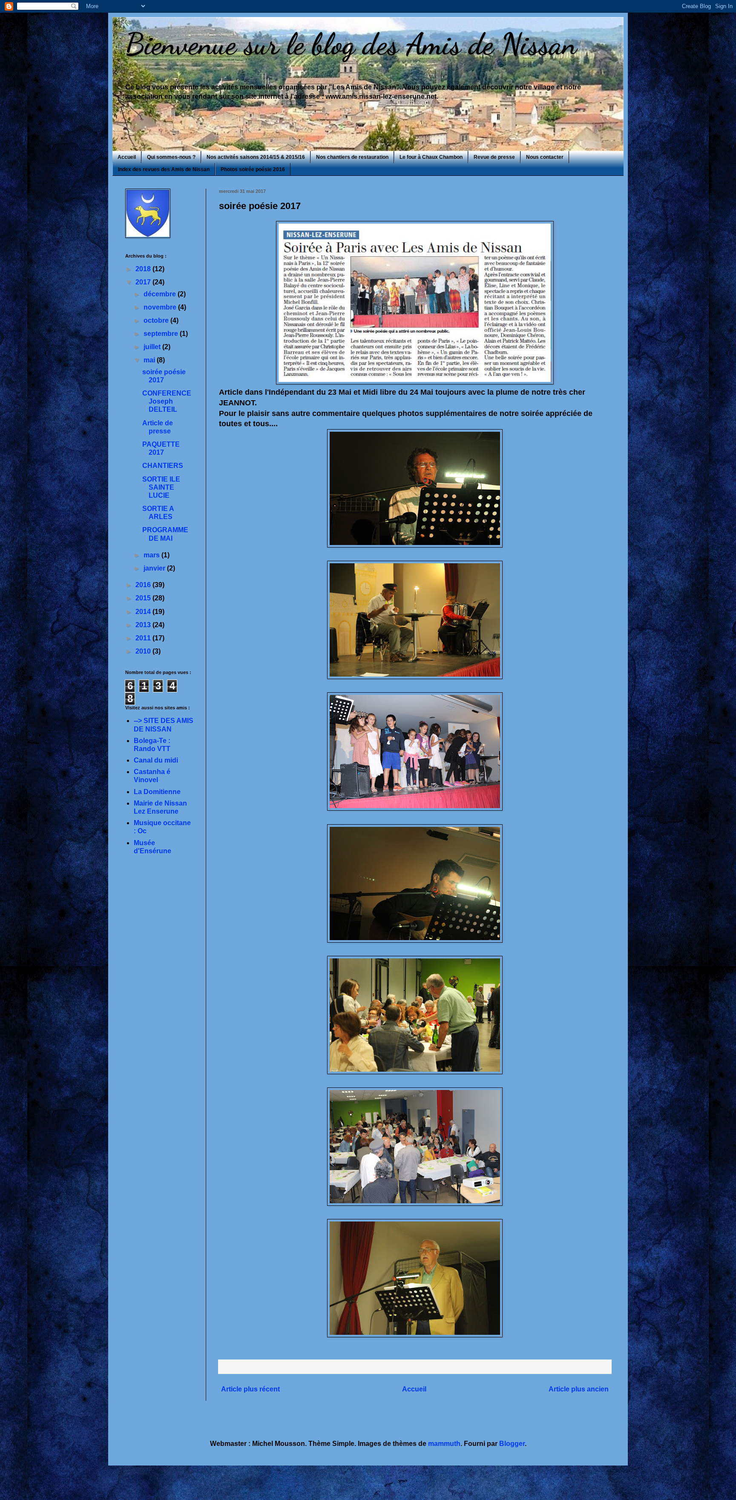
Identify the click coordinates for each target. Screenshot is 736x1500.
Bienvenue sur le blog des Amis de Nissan (351, 44)
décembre (161, 294)
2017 (143, 282)
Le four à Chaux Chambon (431, 157)
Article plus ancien (579, 1389)
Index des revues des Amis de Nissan (164, 169)
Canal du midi (156, 760)
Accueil (127, 157)
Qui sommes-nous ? (171, 157)
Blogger (512, 1443)
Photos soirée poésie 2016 (253, 169)
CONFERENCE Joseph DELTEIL (166, 401)
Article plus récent (250, 1389)
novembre (161, 307)
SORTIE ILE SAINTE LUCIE (161, 487)
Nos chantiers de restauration (352, 157)
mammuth (444, 1443)
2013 (143, 624)
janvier (155, 568)
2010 (143, 651)
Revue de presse (494, 157)
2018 (143, 268)
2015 (143, 598)
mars (152, 555)
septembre (162, 333)
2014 (143, 611)
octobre (157, 320)
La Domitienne (157, 791)
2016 (143, 584)
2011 (143, 638)
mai (150, 360)
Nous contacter (545, 157)
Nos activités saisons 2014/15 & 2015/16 (256, 157)
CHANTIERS (162, 465)
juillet (153, 346)
